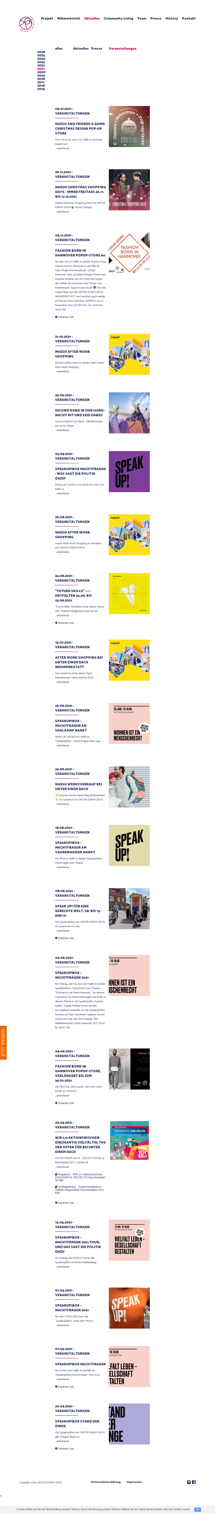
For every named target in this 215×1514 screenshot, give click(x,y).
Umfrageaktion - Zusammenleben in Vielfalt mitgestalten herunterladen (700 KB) (79, 1190)
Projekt (47, 18)
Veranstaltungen (122, 48)
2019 (41, 75)
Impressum (134, 1482)
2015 (41, 89)
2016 (41, 85)
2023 (41, 62)
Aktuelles (92, 18)
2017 (41, 82)
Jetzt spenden (3, 1042)
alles (59, 48)
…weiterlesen (62, 148)
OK (197, 1509)
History (171, 18)
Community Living (118, 18)
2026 (41, 52)
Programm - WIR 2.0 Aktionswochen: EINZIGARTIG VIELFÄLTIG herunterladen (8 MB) (80, 1177)
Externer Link (65, 317)
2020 (41, 72)
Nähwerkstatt (68, 18)
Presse (155, 18)
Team (141, 18)
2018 (41, 79)
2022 (41, 65)
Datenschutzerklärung (106, 1482)
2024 (41, 59)
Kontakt (189, 18)
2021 (41, 69)
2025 (41, 55)
